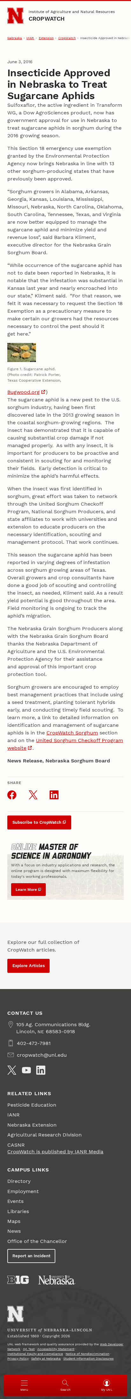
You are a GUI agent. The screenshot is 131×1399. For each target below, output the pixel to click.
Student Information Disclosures (88, 1358)
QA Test (29, 1349)
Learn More (26, 889)
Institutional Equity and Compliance (35, 1353)
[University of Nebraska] (57, 1280)
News (14, 1231)
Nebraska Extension (32, 1125)
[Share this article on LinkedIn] (54, 794)
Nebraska (14, 38)
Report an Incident (31, 1255)
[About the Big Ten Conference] (18, 1279)
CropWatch (47, 18)
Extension (46, 38)
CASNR (16, 1145)
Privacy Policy (18, 1358)
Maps (13, 1221)
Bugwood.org (23, 392)
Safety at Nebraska (46, 1358)
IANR (30, 38)
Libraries (18, 1211)
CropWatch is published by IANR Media (55, 1152)
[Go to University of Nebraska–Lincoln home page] (15, 16)
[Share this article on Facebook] (11, 794)
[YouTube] (26, 1070)
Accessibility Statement (55, 1349)
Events (15, 1201)
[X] (11, 1070)
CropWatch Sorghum (72, 733)
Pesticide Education (31, 1105)
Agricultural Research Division (44, 1135)
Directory (19, 1181)
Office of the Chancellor (37, 1241)
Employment (23, 1191)
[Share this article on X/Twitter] (33, 794)
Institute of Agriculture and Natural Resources (72, 12)
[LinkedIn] (40, 1070)
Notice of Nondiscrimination (87, 1353)
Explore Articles (28, 965)
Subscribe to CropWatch (36, 822)
